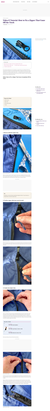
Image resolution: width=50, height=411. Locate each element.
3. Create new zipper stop (7, 66)
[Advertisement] (25, 31)
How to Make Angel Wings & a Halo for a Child (15, 328)
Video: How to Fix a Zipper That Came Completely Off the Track (13, 63)
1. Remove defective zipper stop (8, 65)
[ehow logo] (3, 1)
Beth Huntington (5, 24)
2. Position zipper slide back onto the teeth (20, 65)
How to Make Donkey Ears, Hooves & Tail (15, 332)
